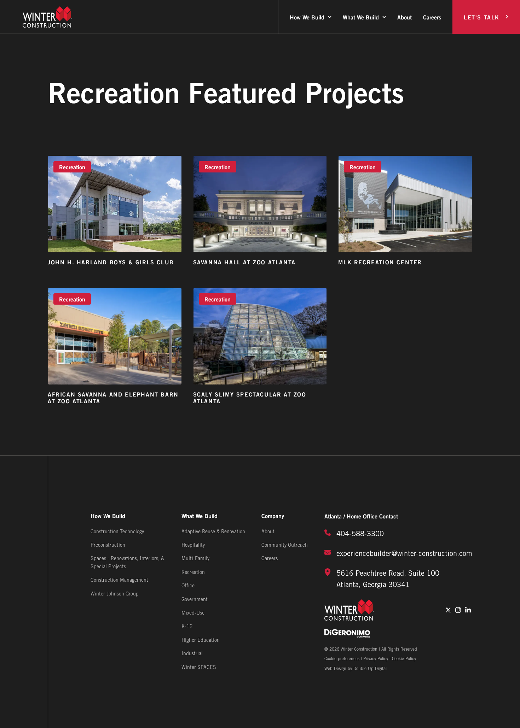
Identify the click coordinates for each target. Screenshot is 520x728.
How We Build (307, 16)
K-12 (187, 626)
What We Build (361, 16)
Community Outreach (284, 545)
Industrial (192, 654)
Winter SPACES (198, 667)
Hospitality (193, 545)
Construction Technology (117, 532)
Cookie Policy (404, 659)
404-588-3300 (360, 534)
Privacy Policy (375, 659)
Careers (432, 16)
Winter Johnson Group (115, 594)
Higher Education (200, 640)
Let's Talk (481, 16)
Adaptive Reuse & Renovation (213, 532)
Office (188, 586)
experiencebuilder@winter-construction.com (404, 554)
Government (194, 600)
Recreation (193, 572)
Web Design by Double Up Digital (355, 669)
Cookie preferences (341, 659)
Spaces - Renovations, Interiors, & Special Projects (127, 563)
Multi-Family (195, 559)
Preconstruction (108, 545)
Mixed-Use (192, 613)
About (404, 16)
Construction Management (119, 580)
